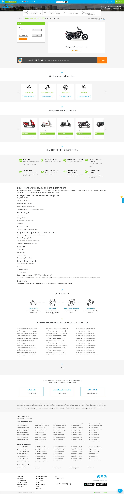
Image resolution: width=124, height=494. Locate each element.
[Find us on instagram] (105, 476)
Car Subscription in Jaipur (22, 453)
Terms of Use (39, 480)
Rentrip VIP (21, 1)
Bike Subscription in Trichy (94, 439)
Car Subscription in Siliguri (58, 458)
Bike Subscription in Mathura (23, 434)
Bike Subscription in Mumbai (40, 434)
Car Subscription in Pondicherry (59, 456)
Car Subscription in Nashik (94, 455)
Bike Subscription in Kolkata (22, 432)
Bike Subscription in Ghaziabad (77, 427)
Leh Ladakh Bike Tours (21, 467)
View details (31, 137)
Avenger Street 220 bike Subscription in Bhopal (85, 328)
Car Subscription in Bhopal (22, 448)
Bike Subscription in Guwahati (41, 429)
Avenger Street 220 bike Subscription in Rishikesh (27, 349)
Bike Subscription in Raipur (22, 437)
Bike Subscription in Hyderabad (95, 429)
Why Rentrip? (20, 478)
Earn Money (102, 60)
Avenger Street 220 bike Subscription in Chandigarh (56, 330)
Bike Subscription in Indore (22, 430)
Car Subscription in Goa (93, 449)
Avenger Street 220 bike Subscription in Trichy (55, 352)
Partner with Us (39, 478)
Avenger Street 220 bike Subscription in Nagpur (26, 343)
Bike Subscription (20, 418)
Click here (103, 19)
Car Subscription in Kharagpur (41, 453)
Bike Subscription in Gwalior (58, 429)
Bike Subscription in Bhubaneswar (42, 425)
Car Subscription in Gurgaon (23, 451)
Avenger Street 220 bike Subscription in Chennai (85, 330)
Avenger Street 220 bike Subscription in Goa (85, 333)
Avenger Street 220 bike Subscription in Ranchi (85, 347)
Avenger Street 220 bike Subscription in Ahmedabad (57, 328)
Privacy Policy (20, 486)
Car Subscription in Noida (22, 456)
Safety (37, 482)
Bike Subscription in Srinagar (41, 439)
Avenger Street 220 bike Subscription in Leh (55, 340)
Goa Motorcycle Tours (56, 468)
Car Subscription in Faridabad (59, 449)
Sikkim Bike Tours (91, 467)
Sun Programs (104, 492)
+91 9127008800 (63, 484)
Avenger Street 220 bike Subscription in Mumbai (85, 342)
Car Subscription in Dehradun (23, 449)
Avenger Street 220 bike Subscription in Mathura (56, 342)
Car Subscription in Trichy (58, 460)
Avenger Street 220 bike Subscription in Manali (26, 342)
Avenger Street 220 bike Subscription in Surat (85, 350)
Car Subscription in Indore (94, 451)
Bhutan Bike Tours (21, 468)
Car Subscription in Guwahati (41, 451)
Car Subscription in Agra (40, 446)
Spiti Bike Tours (38, 467)
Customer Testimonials (41, 476)
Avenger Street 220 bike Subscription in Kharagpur (27, 338)
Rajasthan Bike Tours (56, 467)
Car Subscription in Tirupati (40, 460)
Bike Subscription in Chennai (76, 425)
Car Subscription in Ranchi (40, 458)
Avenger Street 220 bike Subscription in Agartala (27, 328)
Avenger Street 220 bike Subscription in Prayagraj (86, 345)
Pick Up (20, 27)
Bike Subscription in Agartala (23, 424)
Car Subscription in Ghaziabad (77, 449)
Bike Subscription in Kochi (94, 430)
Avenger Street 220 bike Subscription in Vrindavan (27, 355)
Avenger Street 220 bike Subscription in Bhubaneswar (28, 330)
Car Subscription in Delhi (40, 449)
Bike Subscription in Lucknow (76, 432)
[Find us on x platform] (102, 476)
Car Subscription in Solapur (76, 458)
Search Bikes (23, 38)
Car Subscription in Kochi (58, 453)
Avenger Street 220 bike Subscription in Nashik (55, 343)
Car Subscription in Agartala (22, 446)
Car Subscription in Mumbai (58, 455)
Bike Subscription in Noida (94, 434)
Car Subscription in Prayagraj (77, 456)
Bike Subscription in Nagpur (58, 434)
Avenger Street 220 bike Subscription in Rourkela (56, 349)
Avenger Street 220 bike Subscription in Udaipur (85, 352)
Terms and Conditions (22, 484)
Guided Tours (34, 1)
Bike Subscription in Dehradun (23, 427)
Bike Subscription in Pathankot (23, 436)
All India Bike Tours (38, 468)
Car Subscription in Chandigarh (59, 448)
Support (38, 486)
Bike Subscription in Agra (40, 424)
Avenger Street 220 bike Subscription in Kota (26, 340)
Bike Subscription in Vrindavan (95, 441)
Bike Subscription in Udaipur (23, 441)
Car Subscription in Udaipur (76, 460)
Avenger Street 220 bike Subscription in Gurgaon (27, 335)
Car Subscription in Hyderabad (77, 451)
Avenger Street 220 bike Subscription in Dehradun (56, 331)
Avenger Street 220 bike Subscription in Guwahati (56, 335)
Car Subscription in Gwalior (58, 451)
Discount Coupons (40, 484)
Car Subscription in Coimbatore (95, 448)
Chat (120, 491)
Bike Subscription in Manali (94, 432)
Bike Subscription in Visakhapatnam (78, 441)
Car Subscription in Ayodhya (76, 446)
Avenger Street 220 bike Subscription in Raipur (55, 347)
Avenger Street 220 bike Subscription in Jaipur (85, 337)
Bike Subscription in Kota (40, 432)
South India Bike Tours (74, 468)
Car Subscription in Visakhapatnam (42, 461)
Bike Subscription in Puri (93, 436)
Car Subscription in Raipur (22, 458)
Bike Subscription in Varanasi (59, 441)
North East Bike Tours (74, 467)
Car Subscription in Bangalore (95, 446)
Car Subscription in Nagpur (76, 455)
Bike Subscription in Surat (58, 439)
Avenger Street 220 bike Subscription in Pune (26, 347)
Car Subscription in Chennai (76, 448)
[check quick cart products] (112, 2)
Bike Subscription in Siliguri (94, 437)
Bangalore (109, 8)
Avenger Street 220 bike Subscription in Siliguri (85, 349)
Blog (28, 1)
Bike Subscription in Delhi (40, 427)
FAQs (123, 200)
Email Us (59, 478)
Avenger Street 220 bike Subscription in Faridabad (27, 333)
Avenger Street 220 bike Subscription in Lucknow (85, 340)
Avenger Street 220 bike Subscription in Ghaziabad (56, 333)
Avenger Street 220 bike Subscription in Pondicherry (56, 345)
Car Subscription (28, 418)
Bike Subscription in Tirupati (76, 439)
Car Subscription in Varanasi (23, 461)
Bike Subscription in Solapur (22, 439)
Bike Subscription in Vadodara (41, 441)
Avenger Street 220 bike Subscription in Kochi (55, 338)
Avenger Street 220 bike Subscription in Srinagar (56, 350)
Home (101, 8)
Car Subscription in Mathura (40, 455)
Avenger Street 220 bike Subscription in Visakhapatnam (87, 354)
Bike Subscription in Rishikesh (59, 437)
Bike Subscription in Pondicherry (59, 436)
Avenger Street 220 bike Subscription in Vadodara (27, 354)
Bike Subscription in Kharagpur (77, 430)
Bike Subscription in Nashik (76, 434)
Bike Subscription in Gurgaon (23, 429)
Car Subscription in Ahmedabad (59, 446)
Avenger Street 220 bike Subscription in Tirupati (26, 352)
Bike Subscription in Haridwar (77, 429)
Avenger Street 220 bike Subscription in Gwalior (85, 335)
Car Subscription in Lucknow (23, 455)
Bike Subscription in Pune (76, 436)
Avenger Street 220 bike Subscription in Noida (85, 343)
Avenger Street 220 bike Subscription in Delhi (85, 331)
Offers (47, 1)
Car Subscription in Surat (22, 460)
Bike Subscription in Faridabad (59, 427)
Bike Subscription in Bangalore (95, 424)
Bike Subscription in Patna (40, 436)
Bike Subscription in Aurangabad (77, 424)
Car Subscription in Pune (94, 456)
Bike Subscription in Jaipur (40, 430)
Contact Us (41, 1)
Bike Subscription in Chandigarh (59, 425)
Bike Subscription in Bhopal (22, 425)
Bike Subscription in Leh (58, 432)
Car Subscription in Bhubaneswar (42, 448)
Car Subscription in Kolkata (76, 453)
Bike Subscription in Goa (94, 427)
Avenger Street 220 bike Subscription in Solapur (26, 350)
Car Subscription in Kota (93, 453)
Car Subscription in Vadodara (95, 460)
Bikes (105, 8)
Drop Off (20, 33)
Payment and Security (22, 482)
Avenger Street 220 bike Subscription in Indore (55, 337)
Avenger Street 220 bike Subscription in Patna (26, 345)
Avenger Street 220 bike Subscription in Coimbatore (27, 331)
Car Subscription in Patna (40, 456)
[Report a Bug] (94, 492)
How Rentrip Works (21, 480)
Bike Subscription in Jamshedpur (59, 430)
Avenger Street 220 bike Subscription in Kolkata (85, 338)
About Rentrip (20, 476)
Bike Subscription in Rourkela (77, 437)
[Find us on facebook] (98, 476)
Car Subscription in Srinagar (94, 458)
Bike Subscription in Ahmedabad (59, 424)
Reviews (52, 1)
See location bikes (28, 96)
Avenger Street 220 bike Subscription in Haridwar (27, 337)
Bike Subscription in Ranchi (40, 437)
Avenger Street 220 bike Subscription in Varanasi (56, 354)
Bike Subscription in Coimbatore (95, 425)
